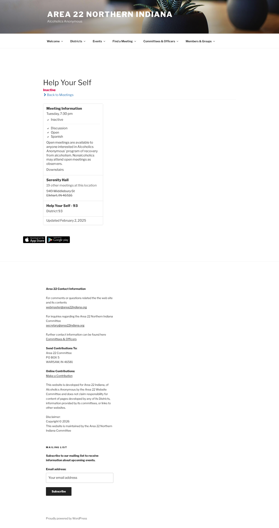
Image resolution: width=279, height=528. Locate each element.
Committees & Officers (159, 41)
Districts (76, 41)
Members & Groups (199, 41)
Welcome (53, 41)
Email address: (56, 469)
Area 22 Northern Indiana (110, 14)
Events (97, 41)
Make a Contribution (59, 375)
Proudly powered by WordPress (66, 518)
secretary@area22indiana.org (65, 325)
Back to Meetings (60, 95)
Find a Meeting (123, 41)
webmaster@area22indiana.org (66, 307)
